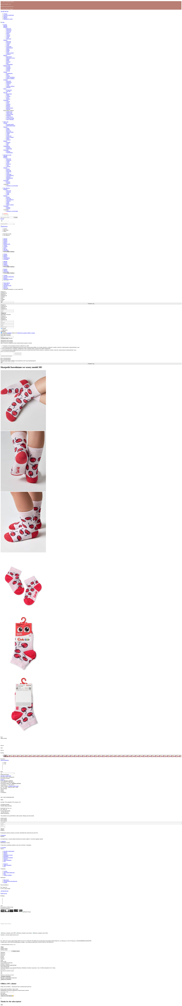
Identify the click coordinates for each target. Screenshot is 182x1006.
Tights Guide (9, 113)
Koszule (8, 70)
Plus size (5, 92)
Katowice (3, 955)
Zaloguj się (3, 313)
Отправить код (91, 303)
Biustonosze (9, 56)
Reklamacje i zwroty (8, 19)
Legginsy (5, 79)
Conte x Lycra (9, 116)
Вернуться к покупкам (6, 979)
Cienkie (8, 36)
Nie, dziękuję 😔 (10, 995)
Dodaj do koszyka (5, 774)
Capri (7, 165)
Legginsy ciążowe (10, 86)
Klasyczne (8, 28)
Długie (7, 49)
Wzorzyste (8, 31)
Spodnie (8, 69)
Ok (1, 1004)
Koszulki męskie (10, 124)
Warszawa (3, 953)
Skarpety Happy (10, 132)
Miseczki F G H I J (10, 58)
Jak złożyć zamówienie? (8, 851)
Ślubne (7, 33)
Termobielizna (9, 64)
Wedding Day (9, 111)
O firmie (5, 13)
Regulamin (5, 856)
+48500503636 (4, 226)
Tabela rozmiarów (7, 860)
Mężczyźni (5, 121)
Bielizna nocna (6, 65)
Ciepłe (7, 45)
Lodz (2, 960)
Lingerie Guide (9, 114)
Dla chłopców (6, 188)
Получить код (18, 353)
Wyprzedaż (5, 100)
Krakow (2, 957)
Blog (4, 873)
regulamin (9, 333)
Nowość (5, 26)
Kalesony (8, 147)
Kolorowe (8, 42)
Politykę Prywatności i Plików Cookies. (26, 333)
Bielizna (5, 55)
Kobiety (5, 24)
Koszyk (2, 218)
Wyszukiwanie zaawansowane (10, 881)
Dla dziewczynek (7, 155)
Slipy (7, 144)
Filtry (2, 947)
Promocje (5, 213)
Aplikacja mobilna (7, 875)
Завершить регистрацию (6, 356)
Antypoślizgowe (10, 175)
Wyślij (2, 829)
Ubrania (5, 72)
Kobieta (4, 328)
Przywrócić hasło (4, 338)
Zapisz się (3, 995)
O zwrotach (3, 847)
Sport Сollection (10, 119)
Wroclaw (3, 959)
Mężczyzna (4, 330)
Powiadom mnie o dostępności (7, 777)
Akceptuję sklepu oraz (18, 333)
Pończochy (8, 38)
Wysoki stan (9, 90)
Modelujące (9, 29)
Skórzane (8, 87)
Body (7, 63)
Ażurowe (8, 32)
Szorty (7, 143)
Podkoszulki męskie (10, 125)
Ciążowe (8, 35)
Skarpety (5, 40)
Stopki (7, 51)
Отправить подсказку (5, 976)
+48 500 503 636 (4, 11)
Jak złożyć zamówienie (8, 15)
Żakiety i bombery (10, 78)
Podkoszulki (9, 148)
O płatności (3, 841)
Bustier (7, 59)
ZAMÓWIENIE (12, 965)
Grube (7, 37)
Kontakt (5, 882)
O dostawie (3, 835)
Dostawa (5, 16)
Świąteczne (8, 46)
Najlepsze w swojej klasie (12, 185)
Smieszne (8, 176)
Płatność (5, 17)
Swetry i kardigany (10, 77)
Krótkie (8, 50)
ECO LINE (6, 214)
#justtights (8, 115)
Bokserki (8, 142)
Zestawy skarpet (10, 52)
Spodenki (8, 68)
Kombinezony (9, 73)
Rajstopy (5, 27)
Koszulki (8, 61)
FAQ (4, 861)
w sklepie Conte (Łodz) (13, 786)
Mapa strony (6, 880)
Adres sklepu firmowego (9, 872)
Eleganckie (8, 160)
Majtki (7, 60)
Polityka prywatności (8, 857)
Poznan (2, 956)
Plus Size (8, 91)
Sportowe (8, 54)
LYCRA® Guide (10, 118)
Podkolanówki (9, 47)
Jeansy (4, 88)
